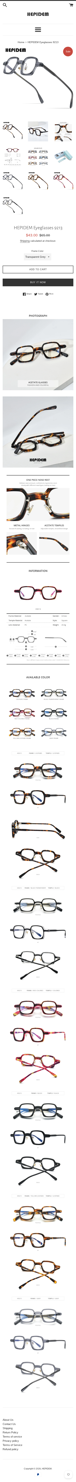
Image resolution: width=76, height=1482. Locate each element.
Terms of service (12, 1436)
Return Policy (10, 1432)
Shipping (25, 240)
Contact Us (9, 1424)
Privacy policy (11, 1440)
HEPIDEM (47, 1468)
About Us (8, 1419)
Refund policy (10, 1449)
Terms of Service (12, 1445)
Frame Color (37, 251)
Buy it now (38, 282)
